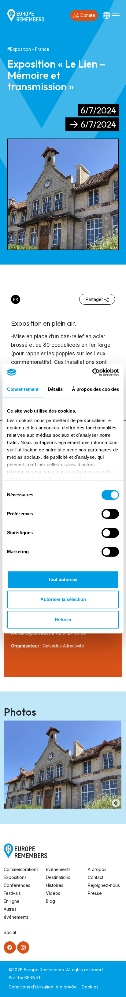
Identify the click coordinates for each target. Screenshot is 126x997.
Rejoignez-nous (104, 885)
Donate (87, 15)
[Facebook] (10, 947)
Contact (95, 877)
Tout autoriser (63, 579)
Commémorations (21, 869)
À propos (97, 869)
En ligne (12, 901)
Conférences (17, 885)
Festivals (12, 893)
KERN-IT (32, 977)
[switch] (110, 514)
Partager (94, 299)
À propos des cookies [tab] (95, 389)
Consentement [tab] (23, 389)
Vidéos (53, 893)
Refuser (63, 619)
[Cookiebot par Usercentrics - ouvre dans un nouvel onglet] (92, 372)
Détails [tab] (55, 389)
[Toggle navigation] (115, 15)
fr (15, 299)
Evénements (58, 869)
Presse (95, 893)
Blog (50, 901)
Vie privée (66, 986)
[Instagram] (23, 947)
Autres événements (16, 913)
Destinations (58, 877)
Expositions (15, 877)
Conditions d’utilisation (31, 986)
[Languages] (106, 15)
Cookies (90, 986)
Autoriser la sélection (63, 599)
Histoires (54, 885)
